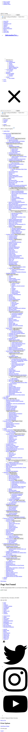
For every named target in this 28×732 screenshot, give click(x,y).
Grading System (12, 254)
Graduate (11, 64)
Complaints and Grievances (15, 153)
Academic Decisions (13, 235)
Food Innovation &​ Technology (15, 413)
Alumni (7, 77)
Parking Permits (14, 148)
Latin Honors (14, 304)
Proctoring (11, 318)
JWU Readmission (13, 478)
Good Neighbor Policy (13, 175)
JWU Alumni (11, 78)
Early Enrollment (12, 508)
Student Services (9, 351)
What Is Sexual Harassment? (17, 192)
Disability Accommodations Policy (16, 164)
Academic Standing (13, 238)
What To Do (14, 196)
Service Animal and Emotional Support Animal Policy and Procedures (18, 365)
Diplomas (11, 295)
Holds (10, 179)
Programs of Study (7, 421)
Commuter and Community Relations (17, 333)
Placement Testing (13, 309)
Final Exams (11, 249)
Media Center (6, 630)
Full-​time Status (12, 298)
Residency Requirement (14, 320)
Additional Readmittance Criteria (18, 266)
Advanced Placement (13, 475)
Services (13, 355)
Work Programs (12, 528)
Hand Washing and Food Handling (16, 258)
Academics (5, 22)
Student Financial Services (14, 388)
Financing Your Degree (8, 518)
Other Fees (8, 532)
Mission (5, 631)
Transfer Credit (12, 323)
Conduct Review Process (16, 342)
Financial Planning (10, 530)
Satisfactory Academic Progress (15, 205)
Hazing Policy (12, 177)
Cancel (2, 730)
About (4, 603)
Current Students (9, 69)
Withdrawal (11, 226)
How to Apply (12, 522)
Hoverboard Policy (13, 180)
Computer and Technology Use (15, 160)
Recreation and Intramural (17, 332)
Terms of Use (6, 634)
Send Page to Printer (5, 726)
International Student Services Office (19, 382)
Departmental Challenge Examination (16, 315)
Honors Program (15, 303)
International (11, 66)
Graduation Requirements (14, 256)
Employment (6, 622)
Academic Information (11, 273)
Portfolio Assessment (15, 317)
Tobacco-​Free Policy (13, 223)
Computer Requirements (14, 499)
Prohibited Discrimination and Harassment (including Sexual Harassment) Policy (18, 186)
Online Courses (14, 290)
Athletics (5, 26)
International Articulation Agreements (17, 517)
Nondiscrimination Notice (11, 406)
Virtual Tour (5, 31)
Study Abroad (14, 378)
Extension (13, 288)
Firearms (10, 174)
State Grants (11, 524)
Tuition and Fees (9, 538)
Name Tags (11, 260)
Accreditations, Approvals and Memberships (15, 403)
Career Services (6, 615)
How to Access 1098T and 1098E (16, 181)
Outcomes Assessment (13, 261)
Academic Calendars (10, 431)
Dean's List (13, 302)
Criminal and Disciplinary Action (18, 216)
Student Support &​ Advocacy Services (17, 349)
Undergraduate (12, 62)
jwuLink (10, 70)
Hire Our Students (7, 625)
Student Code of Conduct (14, 339)
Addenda (8, 396)
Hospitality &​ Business (14, 416)
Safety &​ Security (10, 571)
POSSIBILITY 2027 (7, 623)
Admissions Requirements (11, 510)
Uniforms (11, 268)
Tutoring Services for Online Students (17, 394)
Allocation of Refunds (16, 228)
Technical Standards (13, 513)
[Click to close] (16, 58)
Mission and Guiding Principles (13, 399)
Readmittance (12, 441)
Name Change (12, 184)
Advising (11, 145)
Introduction (8, 136)
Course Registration (13, 280)
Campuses (5, 24)
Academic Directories (10, 409)
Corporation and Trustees (11, 407)
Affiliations (8, 404)
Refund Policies (9, 534)
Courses (5, 428)
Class (10, 277)
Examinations (14, 484)
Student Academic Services (14, 387)
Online (4, 122)
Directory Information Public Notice (19, 169)
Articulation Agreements (11, 514)
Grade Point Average (13, 251)
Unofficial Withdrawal (16, 233)
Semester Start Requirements (15, 207)
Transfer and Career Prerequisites (16, 325)
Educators (8, 72)
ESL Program (12, 296)
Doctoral (13, 284)
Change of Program (13, 243)
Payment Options (9, 533)
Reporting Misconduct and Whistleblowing (18, 204)
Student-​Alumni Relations (14, 389)
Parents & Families (10, 73)
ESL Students (12, 542)
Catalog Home (6, 2)
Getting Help (14, 215)
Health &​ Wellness (13, 414)
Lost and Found (12, 386)
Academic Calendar (10, 137)
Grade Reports (12, 253)
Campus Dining (12, 370)
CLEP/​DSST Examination (17, 313)
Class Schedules (12, 245)
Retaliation (13, 199)
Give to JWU (6, 32)
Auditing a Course (15, 283)
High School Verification (14, 476)
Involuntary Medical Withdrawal (18, 229)
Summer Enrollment (15, 292)
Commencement (12, 278)
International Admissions (8, 626)
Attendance (11, 239)
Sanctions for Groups (16, 346)
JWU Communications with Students (17, 141)
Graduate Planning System (14, 299)
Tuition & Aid (6, 635)
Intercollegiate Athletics (16, 330)
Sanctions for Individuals (16, 344)
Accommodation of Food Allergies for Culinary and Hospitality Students (19, 359)
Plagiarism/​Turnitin (13, 263)
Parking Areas (14, 150)
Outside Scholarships (13, 527)
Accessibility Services (13, 356)
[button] (14, 109)
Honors (10, 300)
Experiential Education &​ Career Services (18, 374)
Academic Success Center (14, 352)
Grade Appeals (12, 250)
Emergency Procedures (14, 373)
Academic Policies (10, 234)
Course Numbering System (12, 447)
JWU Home (8, 134)
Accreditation (6, 607)
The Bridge (11, 368)
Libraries (11, 385)
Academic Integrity (13, 237)
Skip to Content (6, 1)
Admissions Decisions (10, 504)
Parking (7, 566)
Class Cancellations (13, 244)
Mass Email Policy (15, 162)
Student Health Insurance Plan (15, 392)
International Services (10, 564)
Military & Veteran (13, 68)
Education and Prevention (16, 213)
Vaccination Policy (13, 502)
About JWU (5, 21)
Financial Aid (11, 172)
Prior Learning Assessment (14, 310)
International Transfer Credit (17, 487)
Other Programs (9, 427)
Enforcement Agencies (16, 200)
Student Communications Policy (15, 219)
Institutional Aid (12, 526)
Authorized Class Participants (15, 242)
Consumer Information (8, 620)
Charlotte (11, 75)
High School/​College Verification (18, 486)
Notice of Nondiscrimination (17, 191)
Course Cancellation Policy (14, 279)
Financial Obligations (13, 171)
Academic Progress (10, 519)
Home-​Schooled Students (14, 477)
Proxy (12, 170)
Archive (5, 578)
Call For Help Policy (13, 152)
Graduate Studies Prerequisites (15, 255)
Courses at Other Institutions (15, 294)
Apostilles (11, 275)
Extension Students (13, 539)
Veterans (10, 326)
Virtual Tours (6, 636)
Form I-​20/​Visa (14, 485)
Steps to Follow (14, 214)
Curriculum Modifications (14, 247)
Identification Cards (13, 182)
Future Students (9, 61)
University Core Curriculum (12, 471)
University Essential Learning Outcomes (14, 401)
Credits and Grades (13, 439)
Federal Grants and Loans (14, 523)
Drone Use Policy (12, 165)
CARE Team (11, 372)
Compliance (5, 619)
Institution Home (6, 4)
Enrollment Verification (14, 248)
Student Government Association (16, 348)
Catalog (5, 617)
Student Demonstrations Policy (15, 220)
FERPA (10, 167)
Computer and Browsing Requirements (17, 159)
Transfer (10, 63)
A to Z (4, 79)
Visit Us (5, 29)
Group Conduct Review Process (18, 343)
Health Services (12, 335)
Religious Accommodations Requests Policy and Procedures (17, 203)
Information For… (11, 35)
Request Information (7, 28)
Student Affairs (9, 328)
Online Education (12, 417)
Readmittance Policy (13, 264)
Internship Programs (13, 307)
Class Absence (14, 337)
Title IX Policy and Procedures (15, 221)
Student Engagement (13, 347)
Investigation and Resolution (17, 198)
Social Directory (6, 632)
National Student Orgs (13, 67)
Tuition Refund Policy (13, 536)
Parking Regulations (15, 151)
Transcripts (11, 321)
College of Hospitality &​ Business (18, 272)
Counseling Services (13, 334)
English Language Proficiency (17, 481)
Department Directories (11, 419)
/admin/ (4, 124)
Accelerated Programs (10, 445)
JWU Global (11, 381)
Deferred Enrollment (13, 506)
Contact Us (5, 639)
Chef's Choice (6, 618)
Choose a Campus (4, 116)
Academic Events (10, 443)
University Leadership (10, 408)
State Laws (13, 218)
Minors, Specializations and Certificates (17, 308)
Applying (8, 473)
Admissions (5, 472)
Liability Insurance (13, 383)
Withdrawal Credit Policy (14, 537)
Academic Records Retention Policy (16, 435)
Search (4, 81)
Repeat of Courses (13, 319)
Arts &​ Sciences (12, 412)
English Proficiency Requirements (18, 482)
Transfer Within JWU (13, 324)
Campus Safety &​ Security (14, 371)
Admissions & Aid (7, 23)
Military (10, 489)
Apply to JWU (6, 27)
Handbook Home (7, 133)
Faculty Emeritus (12, 418)
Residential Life (12, 338)
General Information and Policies (13, 142)
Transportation (12, 393)
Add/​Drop (13, 240)
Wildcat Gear (6, 637)
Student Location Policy (14, 462)
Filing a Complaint (15, 197)
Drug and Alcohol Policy (14, 166)
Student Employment (13, 391)
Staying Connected (10, 138)
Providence (11, 74)
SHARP (13, 305)
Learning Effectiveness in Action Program (15, 565)
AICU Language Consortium (12, 446)
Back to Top (3, 720)
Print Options (3, 581)
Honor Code (11, 259)
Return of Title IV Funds (16, 231)
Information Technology (14, 379)
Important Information (13, 139)
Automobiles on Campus (14, 146)
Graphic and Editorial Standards (15, 176)
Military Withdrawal (15, 230)
